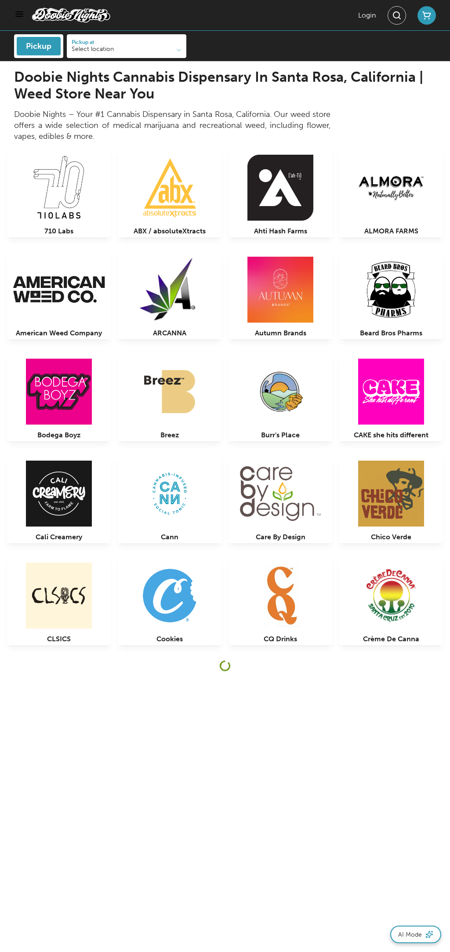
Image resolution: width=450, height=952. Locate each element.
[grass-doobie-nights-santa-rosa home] (71, 15)
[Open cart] (425, 15)
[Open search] (397, 15)
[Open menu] (19, 14)
